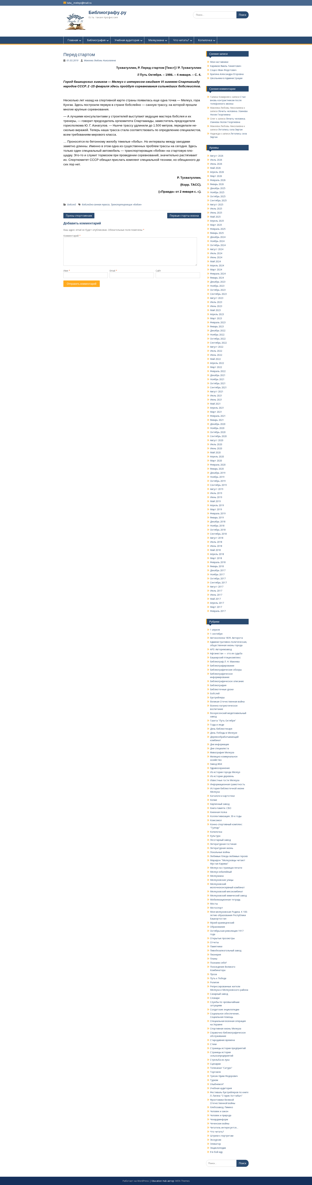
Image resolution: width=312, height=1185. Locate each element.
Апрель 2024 (217, 265)
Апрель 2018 (217, 554)
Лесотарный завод (220, 839)
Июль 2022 (216, 350)
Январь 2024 (217, 277)
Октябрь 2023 (218, 289)
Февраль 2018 (218, 562)
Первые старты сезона (184, 215)
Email (113, 270)
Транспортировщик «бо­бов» (126, 204)
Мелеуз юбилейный (221, 871)
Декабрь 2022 (217, 330)
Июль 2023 (216, 302)
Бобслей (71, 204)
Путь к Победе (218, 978)
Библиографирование (222, 665)
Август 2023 (216, 298)
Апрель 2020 (217, 456)
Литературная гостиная (223, 843)
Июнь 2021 (216, 399)
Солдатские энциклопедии (224, 1009)
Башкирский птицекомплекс (225, 657)
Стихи (213, 1044)
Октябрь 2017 (218, 578)
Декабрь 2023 (217, 281)
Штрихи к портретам (221, 1135)
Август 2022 (216, 346)
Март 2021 (216, 411)
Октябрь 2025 (218, 196)
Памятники (216, 946)
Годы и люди (217, 724)
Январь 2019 (217, 517)
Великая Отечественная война (227, 701)
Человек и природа (220, 1115)
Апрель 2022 (217, 363)
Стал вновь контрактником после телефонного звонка (228, 100)
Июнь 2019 (216, 497)
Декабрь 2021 (217, 375)
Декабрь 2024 (217, 237)
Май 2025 (215, 216)
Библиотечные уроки (222, 689)
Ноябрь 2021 (217, 379)
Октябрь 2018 (218, 529)
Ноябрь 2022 (217, 334)
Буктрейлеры (217, 697)
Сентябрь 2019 (218, 484)
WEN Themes (182, 1180)
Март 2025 (216, 224)
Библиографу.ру (107, 12)
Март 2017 (216, 606)
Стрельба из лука (219, 1059)
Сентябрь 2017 (218, 582)
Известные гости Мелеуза (224, 780)
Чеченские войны (219, 1123)
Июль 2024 (216, 253)
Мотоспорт (216, 907)
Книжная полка (218, 812)
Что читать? (181, 40)
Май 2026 (215, 167)
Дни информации (219, 744)
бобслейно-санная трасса (96, 204)
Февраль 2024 (218, 273)
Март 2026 (216, 176)
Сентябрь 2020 (218, 436)
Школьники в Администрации (226, 78)
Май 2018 (215, 550)
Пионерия (215, 954)
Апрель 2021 (217, 407)
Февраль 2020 (218, 464)
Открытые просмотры (222, 938)
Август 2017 (216, 586)
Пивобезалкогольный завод (225, 950)
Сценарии (215, 1063)
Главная (73, 40)
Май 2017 (215, 598)
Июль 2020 (216, 444)
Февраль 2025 (218, 228)
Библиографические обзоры (226, 669)
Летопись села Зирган (230, 129)
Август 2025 (216, 204)
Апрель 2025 (217, 220)
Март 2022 (216, 367)
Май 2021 (215, 403)
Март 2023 (216, 318)
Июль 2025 (216, 208)
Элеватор (215, 1143)
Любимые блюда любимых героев (229, 856)
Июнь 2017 (216, 594)
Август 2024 (216, 249)
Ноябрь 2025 (217, 192)
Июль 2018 (216, 541)
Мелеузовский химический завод (228, 895)
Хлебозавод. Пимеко (221, 1107)
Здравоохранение (220, 768)
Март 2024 (216, 269)
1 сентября (216, 633)
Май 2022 (215, 358)
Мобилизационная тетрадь (225, 899)
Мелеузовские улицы (221, 879)
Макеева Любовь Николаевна (100, 60)
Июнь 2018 (216, 545)
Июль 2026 (216, 159)
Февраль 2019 (218, 513)
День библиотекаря (221, 728)
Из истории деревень (222, 776)
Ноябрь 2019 (217, 476)
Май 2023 (215, 310)
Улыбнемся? (217, 1084)
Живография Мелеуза (222, 752)
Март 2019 (216, 509)
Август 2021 (216, 391)
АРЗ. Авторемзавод (221, 649)
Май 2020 (215, 452)
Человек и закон (219, 1111)
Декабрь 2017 (217, 570)
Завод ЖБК (216, 764)
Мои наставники (219, 61)
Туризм (214, 1080)
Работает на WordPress (136, 1180)
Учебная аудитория (127, 40)
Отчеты (214, 942)
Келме (213, 799)
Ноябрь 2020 (217, 428)
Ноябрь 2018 (217, 525)
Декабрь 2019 (217, 472)
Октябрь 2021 (218, 383)
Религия (214, 982)
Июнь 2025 (216, 212)
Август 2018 (216, 537)
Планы (213, 958)
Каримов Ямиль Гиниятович (225, 65)
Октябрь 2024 (218, 245)
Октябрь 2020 (218, 432)
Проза (213, 974)
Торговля (215, 1071)
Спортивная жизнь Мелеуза (225, 1028)
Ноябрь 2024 (217, 241)
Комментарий (72, 235)
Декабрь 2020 (217, 424)
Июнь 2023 (216, 306)
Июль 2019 (216, 493)
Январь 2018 (217, 566)
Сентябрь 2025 (218, 200)
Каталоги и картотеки (222, 795)
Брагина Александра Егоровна (227, 74)
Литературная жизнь (221, 848)
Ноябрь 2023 (217, 285)
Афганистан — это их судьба (226, 653)
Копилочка (205, 40)
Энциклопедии (218, 1147)
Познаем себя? (218, 962)
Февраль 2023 (218, 322)
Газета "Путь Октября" (223, 720)
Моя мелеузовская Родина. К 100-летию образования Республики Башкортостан (229, 915)
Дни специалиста (219, 748)
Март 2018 (216, 558)
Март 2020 (216, 460)
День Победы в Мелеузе (223, 732)
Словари (215, 997)
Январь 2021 (217, 419)
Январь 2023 (217, 326)
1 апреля (215, 629)
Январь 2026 (217, 184)
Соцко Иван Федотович (223, 70)
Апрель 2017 (217, 602)
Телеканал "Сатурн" (221, 1067)
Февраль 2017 (218, 610)
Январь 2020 (217, 468)
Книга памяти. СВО (220, 808)
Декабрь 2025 (217, 188)
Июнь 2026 (216, 163)
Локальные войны (220, 852)
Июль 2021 (216, 395)
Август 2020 (216, 440)
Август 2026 (216, 155)
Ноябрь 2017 (217, 574)
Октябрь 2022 (218, 338)
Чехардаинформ (219, 1119)
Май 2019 (215, 501)
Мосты (214, 903)
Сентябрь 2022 (218, 342)
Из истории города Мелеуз (225, 772)
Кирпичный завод (219, 804)
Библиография (96, 40)
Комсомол (216, 820)
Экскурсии (215, 1139)
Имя (66, 270)
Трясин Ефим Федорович (224, 1076)
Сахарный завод (219, 993)
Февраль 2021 (218, 415)
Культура (215, 835)
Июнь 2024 (216, 257)
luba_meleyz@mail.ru (79, 2)
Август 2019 (216, 489)
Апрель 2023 (217, 314)
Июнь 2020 (216, 448)
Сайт (158, 270)
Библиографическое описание (227, 681)
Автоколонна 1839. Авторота (226, 637)
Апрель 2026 (217, 171)
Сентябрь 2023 (218, 293)
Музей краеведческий (222, 922)
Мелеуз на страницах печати (226, 867)
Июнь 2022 (216, 354)
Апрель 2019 (217, 505)
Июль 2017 (216, 590)
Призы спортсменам (79, 215)
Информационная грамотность (227, 784)
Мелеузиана (156, 40)
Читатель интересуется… (224, 1127)
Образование (217, 926)
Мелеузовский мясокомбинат (226, 891)
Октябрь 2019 (218, 480)
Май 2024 (215, 261)
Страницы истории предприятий (228, 1048)
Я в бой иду (216, 1151)
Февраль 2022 (218, 371)
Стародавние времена (222, 1040)
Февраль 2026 (218, 180)
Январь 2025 (217, 232)
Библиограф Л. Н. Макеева (225, 661)
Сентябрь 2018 (218, 533)
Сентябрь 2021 (218, 387)
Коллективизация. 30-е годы (225, 816)
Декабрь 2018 (217, 521)
